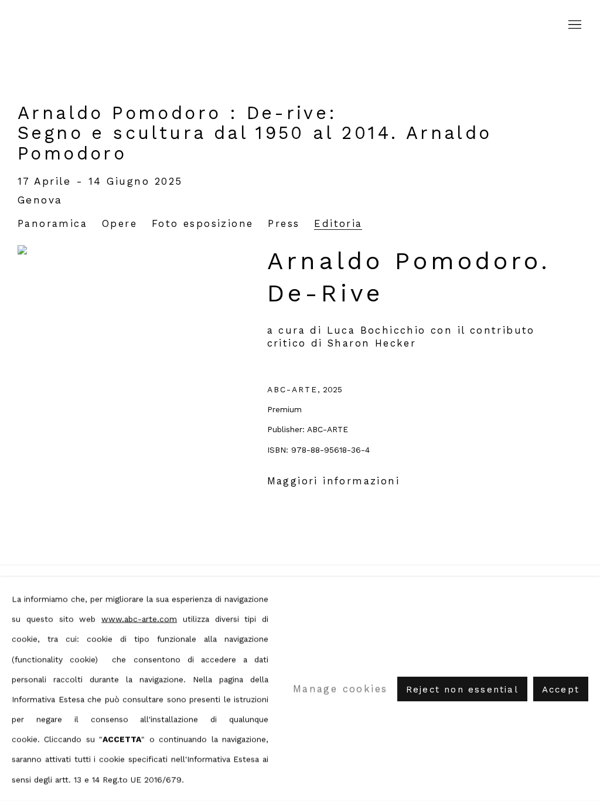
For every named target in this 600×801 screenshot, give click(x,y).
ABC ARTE (300, 25)
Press (283, 223)
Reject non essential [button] (462, 689)
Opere (119, 223)
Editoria (338, 223)
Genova (40, 200)
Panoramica (52, 223)
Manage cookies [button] (340, 688)
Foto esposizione (202, 223)
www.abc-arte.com (139, 618)
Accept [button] (560, 689)
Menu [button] (573, 25)
